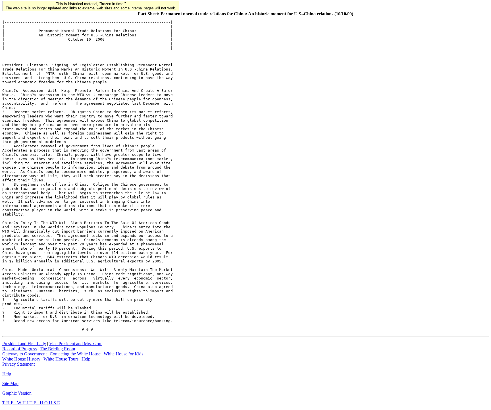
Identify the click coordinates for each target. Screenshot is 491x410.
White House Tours (60, 359)
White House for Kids (123, 353)
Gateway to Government (24, 353)
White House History (21, 359)
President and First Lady (24, 343)
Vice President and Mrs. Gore (75, 343)
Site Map (10, 383)
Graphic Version (17, 393)
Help (86, 359)
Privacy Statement (18, 364)
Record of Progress (19, 348)
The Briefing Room (57, 348)
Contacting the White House (75, 353)
